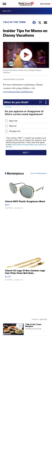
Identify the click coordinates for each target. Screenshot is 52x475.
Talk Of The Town (14, 22)
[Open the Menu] (4, 4)
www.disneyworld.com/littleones (18, 91)
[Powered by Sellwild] (43, 319)
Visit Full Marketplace (38, 173)
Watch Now (44, 4)
